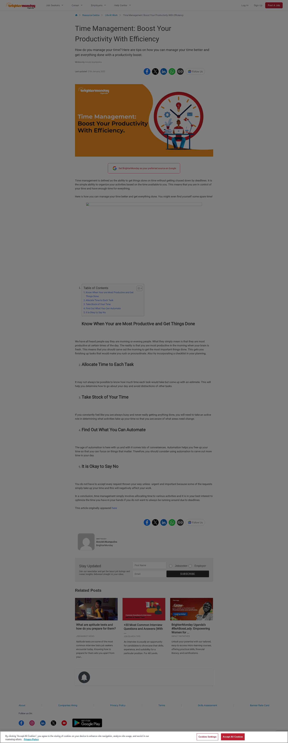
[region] (144, 737)
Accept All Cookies (233, 737)
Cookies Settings (207, 737)
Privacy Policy (31, 739)
